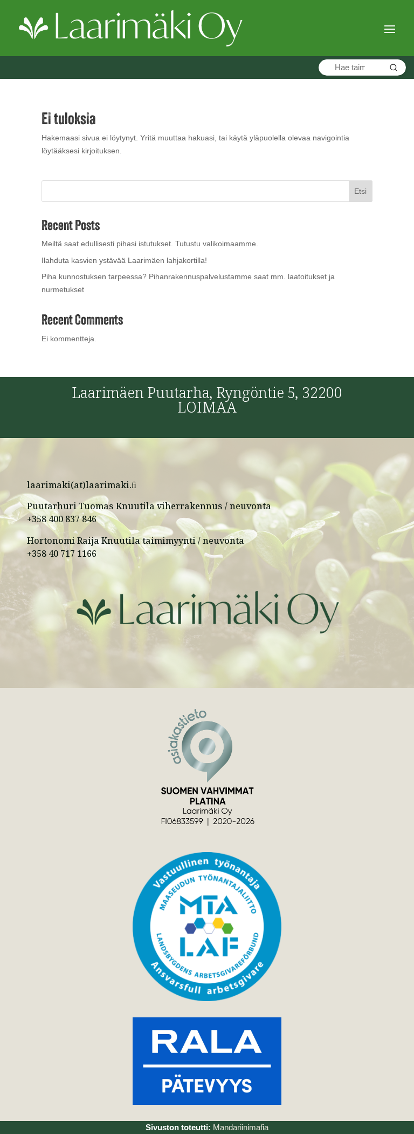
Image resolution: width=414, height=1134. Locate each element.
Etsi (360, 191)
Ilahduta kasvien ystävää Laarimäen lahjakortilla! (124, 260)
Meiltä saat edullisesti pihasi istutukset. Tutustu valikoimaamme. (150, 243)
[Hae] (393, 67)
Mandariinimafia (240, 1127)
